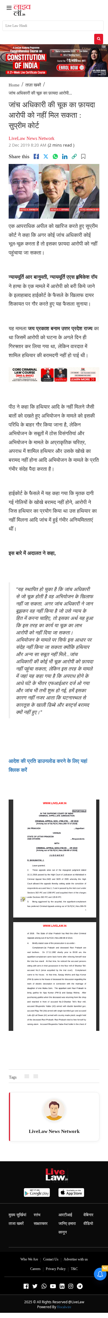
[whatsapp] (55, 156)
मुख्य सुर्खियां (17, 1215)
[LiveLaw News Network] (54, 1110)
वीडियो (88, 1223)
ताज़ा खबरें (33, 85)
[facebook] (36, 156)
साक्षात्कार (41, 1223)
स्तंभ (37, 1215)
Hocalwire (64, 1307)
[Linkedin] (64, 156)
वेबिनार (88, 1215)
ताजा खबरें (16, 1223)
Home (14, 85)
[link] (74, 156)
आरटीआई (65, 1215)
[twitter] (45, 156)
